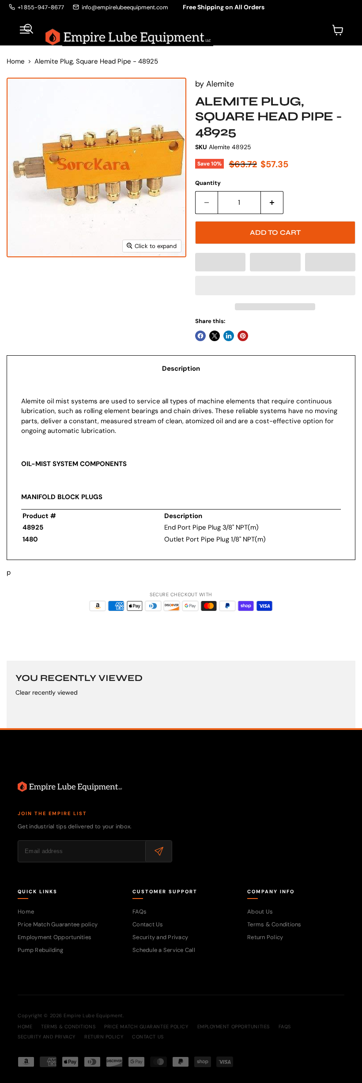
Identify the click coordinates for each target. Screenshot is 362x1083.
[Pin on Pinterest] (243, 336)
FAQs (139, 911)
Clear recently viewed (46, 692)
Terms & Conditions (274, 924)
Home (16, 61)
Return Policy (265, 937)
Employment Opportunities (54, 937)
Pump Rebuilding (40, 950)
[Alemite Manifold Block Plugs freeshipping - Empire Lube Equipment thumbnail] (20, 279)
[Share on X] (214, 336)
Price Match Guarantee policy (58, 924)
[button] (220, 262)
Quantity (208, 183)
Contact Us (147, 924)
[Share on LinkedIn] (228, 336)
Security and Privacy (160, 937)
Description (181, 368)
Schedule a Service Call (163, 950)
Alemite (220, 84)
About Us (260, 911)
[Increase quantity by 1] (272, 202)
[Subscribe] (158, 851)
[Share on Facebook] (200, 336)
